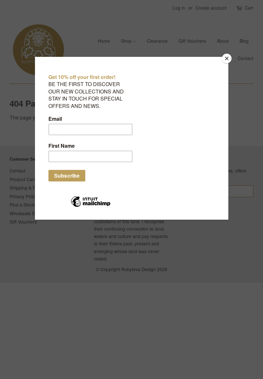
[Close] (227, 58)
